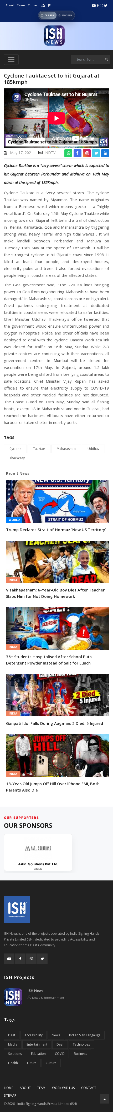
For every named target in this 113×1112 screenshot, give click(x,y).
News (56, 1035)
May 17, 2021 (21, 152)
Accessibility (33, 1035)
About (10, 5)
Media (12, 1044)
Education (38, 1053)
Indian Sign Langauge (84, 1035)
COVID (60, 1053)
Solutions (15, 1053)
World (14, 520)
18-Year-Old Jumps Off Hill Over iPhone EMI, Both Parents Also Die (53, 787)
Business (80, 1053)
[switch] (56, 15)
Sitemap (10, 1095)
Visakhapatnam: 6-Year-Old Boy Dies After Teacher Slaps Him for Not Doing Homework (55, 593)
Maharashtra (66, 448)
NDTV (50, 152)
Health (13, 1063)
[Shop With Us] (49, 5)
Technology (81, 1044)
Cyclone (15, 448)
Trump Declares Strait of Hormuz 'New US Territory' (56, 529)
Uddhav (93, 448)
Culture (51, 1063)
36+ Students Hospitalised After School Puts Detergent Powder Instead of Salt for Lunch (49, 660)
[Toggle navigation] (11, 59)
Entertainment (37, 1044)
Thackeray (17, 458)
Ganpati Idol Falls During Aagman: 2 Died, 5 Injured (54, 723)
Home (8, 1088)
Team (21, 5)
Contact (33, 5)
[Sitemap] (43, 5)
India (13, 580)
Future (32, 1063)
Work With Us (63, 1088)
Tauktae (39, 448)
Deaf (11, 1035)
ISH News (35, 990)
